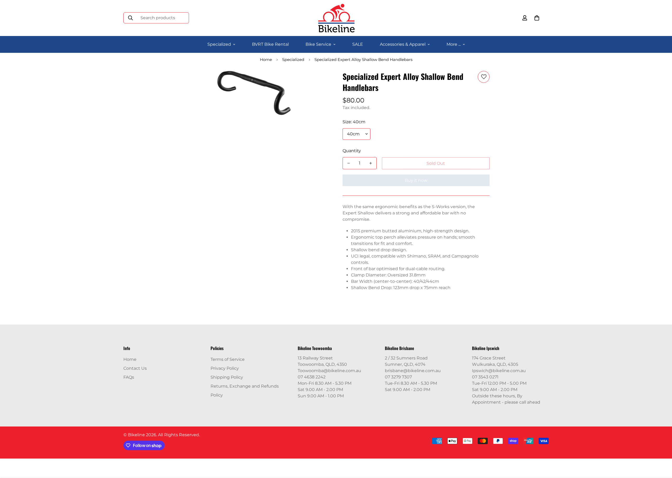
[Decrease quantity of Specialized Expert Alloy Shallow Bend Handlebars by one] (348, 163)
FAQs (128, 377)
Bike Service (318, 44)
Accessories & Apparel (403, 44)
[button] (537, 18)
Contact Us (135, 368)
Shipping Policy (227, 377)
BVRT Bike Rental (270, 44)
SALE (357, 44)
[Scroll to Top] (662, 449)
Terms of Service (228, 359)
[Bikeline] (336, 18)
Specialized (219, 44)
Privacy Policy (225, 368)
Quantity (352, 150)
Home (266, 59)
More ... (454, 44)
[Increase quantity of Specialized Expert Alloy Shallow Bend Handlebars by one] (370, 163)
